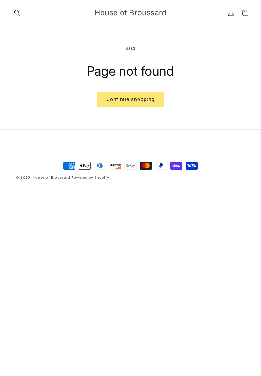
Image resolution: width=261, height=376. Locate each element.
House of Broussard (51, 177)
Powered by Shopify (90, 177)
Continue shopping (130, 99)
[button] (17, 13)
